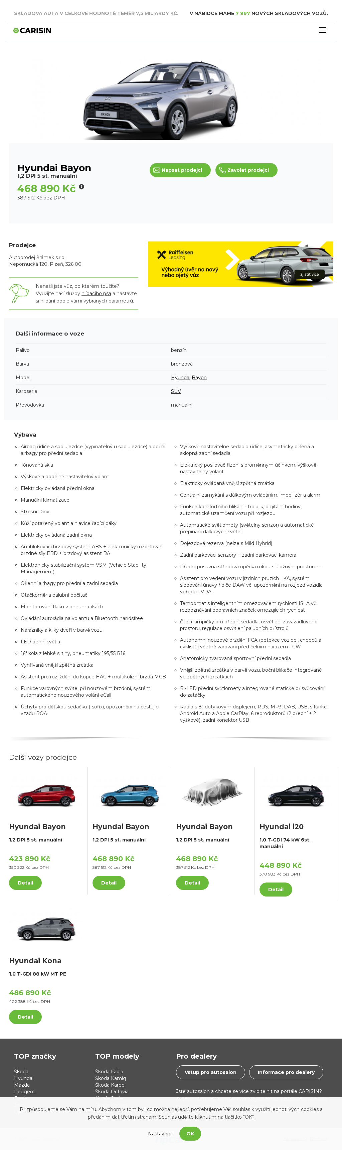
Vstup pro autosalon (210, 1072)
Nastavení (159, 1134)
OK (190, 1134)
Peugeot (24, 1092)
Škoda (21, 1072)
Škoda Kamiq (110, 1078)
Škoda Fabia (109, 1072)
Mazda (22, 1085)
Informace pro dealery (286, 1072)
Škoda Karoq (110, 1085)
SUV (176, 391)
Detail (25, 883)
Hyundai (180, 378)
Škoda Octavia (112, 1092)
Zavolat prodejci (248, 170)
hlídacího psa (96, 294)
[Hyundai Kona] (45, 926)
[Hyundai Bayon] (45, 792)
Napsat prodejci (182, 170)
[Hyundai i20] (296, 792)
